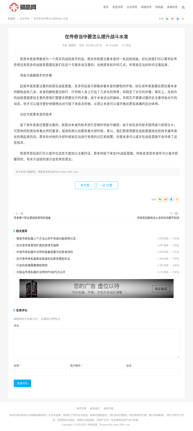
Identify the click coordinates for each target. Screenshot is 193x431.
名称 (17, 365)
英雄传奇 (172, 6)
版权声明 (108, 408)
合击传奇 (132, 6)
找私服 (159, 6)
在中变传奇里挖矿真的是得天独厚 (37, 245)
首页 (106, 6)
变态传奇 (117, 6)
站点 (129, 365)
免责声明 (81, 408)
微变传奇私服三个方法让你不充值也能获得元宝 (46, 238)
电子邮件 (76, 365)
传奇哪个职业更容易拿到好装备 (32, 217)
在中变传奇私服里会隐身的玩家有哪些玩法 (43, 258)
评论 (16, 325)
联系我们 (95, 408)
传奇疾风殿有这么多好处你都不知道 (158, 217)
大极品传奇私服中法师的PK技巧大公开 (40, 272)
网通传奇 (146, 6)
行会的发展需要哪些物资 (31, 265)
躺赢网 (11, 18)
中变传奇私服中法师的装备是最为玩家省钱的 (44, 251)
